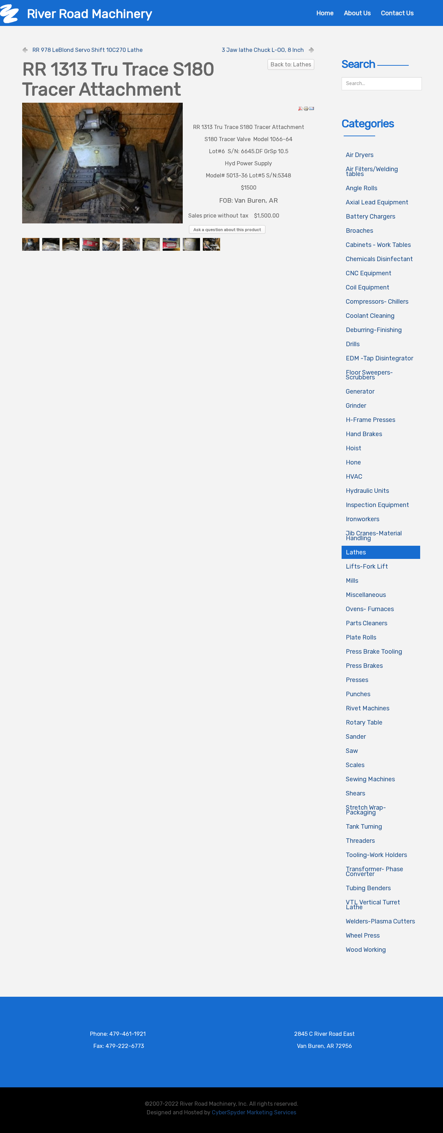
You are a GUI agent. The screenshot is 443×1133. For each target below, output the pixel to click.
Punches (358, 694)
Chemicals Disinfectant (379, 259)
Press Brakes (364, 666)
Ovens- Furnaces (370, 609)
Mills (352, 580)
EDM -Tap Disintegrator (379, 358)
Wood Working (366, 950)
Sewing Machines (370, 779)
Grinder (356, 405)
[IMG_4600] (102, 162)
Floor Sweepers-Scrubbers (369, 375)
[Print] (306, 108)
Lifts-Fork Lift (367, 566)
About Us (357, 13)
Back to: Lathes (291, 64)
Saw (352, 751)
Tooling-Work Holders (376, 855)
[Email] (311, 108)
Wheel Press (363, 935)
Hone (353, 462)
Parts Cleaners (366, 623)
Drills (353, 344)
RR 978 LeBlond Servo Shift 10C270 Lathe (88, 50)
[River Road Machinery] (9, 13)
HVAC (354, 476)
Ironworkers (362, 519)
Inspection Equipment (377, 505)
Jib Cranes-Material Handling (374, 535)
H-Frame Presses (370, 420)
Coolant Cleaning (370, 316)
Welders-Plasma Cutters (380, 921)
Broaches (359, 230)
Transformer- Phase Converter (374, 871)
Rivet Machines (367, 708)
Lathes (356, 552)
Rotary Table (364, 722)
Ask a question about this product (227, 229)
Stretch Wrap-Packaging (366, 810)
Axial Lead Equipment (377, 202)
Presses (357, 680)
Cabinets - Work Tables (378, 245)
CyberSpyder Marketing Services (254, 1112)
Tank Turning (364, 826)
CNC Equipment (368, 273)
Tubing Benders (368, 888)
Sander (356, 736)
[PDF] (300, 108)
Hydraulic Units (367, 491)
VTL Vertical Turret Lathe (373, 905)
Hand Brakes (364, 434)
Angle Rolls (361, 188)
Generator (360, 391)
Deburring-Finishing (374, 330)
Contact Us (397, 13)
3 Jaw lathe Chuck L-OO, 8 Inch (263, 50)
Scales (355, 765)
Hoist (353, 448)
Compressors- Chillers (377, 301)
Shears (355, 793)
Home (325, 13)
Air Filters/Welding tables (372, 171)
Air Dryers (359, 155)
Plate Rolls (361, 637)
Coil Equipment (367, 287)
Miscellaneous (366, 595)
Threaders (360, 841)
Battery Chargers (370, 216)
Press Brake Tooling (374, 651)
